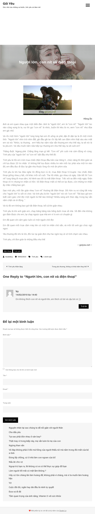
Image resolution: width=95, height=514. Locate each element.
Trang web (7, 403)
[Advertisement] (47, 27)
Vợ (17, 291)
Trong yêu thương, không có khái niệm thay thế (69, 267)
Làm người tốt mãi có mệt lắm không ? (27, 470)
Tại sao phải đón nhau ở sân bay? (25, 436)
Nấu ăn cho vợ (16, 462)
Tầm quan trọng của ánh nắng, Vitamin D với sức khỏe (35, 496)
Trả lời (84, 306)
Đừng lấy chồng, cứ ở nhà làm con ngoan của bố (32, 457)
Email (5, 389)
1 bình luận (48, 257)
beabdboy (9, 257)
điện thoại (7, 251)
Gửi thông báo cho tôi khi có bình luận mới (21, 370)
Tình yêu (17, 251)
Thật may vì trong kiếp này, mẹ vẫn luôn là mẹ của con (35, 441)
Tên (5, 375)
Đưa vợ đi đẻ (15, 491)
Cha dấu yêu (15, 432)
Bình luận (7, 335)
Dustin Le (62, 511)
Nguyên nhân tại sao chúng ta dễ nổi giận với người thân (36, 427)
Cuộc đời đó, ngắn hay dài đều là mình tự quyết (31, 487)
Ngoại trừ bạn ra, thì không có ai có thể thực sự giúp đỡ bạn (38, 466)
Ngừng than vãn (16, 445)
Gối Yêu (8, 3)
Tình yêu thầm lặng (15, 267)
